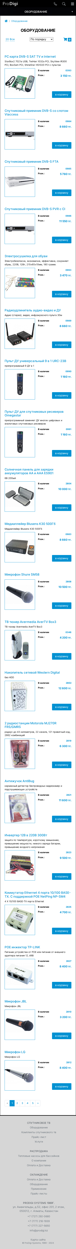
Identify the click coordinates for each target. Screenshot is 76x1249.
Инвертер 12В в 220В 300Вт (26, 835)
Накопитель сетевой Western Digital (32, 672)
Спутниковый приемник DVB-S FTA (31, 161)
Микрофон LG (15, 1052)
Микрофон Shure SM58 (22, 574)
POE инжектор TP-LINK (22, 947)
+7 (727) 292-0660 (38, 1216)
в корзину (61, 94)
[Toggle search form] (63, 3)
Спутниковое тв (38, 1122)
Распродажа (39, 1151)
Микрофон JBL (16, 1001)
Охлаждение (39, 1174)
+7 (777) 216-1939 (39, 1221)
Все (12, 39)
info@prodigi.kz (39, 1230)
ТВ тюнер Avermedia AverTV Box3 (30, 622)
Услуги (39, 1141)
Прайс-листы (39, 1193)
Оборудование (19, 21)
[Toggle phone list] (55, 3)
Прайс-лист (39, 1137)
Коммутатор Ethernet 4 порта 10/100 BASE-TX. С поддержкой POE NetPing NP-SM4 (38, 894)
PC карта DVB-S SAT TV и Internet (30, 56)
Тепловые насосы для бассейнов (38, 1155)
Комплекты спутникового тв (38, 1132)
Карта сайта (38, 1239)
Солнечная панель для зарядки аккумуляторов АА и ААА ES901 (29, 471)
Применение (38, 1188)
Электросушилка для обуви (26, 256)
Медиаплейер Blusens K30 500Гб (30, 524)
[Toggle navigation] (72, 3)
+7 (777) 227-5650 (38, 1225)
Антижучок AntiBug (19, 781)
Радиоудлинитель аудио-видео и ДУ (33, 310)
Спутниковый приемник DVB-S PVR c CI (35, 209)
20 (7, 39)
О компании (39, 1160)
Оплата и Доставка (39, 1165)
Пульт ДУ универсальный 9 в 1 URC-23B (35, 361)
